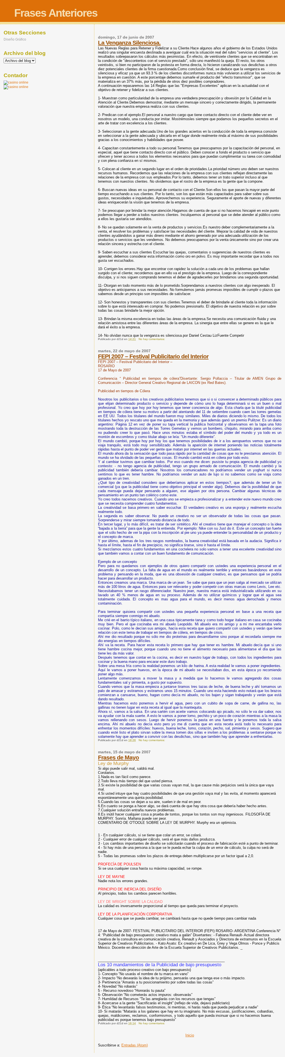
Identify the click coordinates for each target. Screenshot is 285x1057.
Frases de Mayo (118, 757)
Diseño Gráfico (15, 39)
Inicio (189, 1035)
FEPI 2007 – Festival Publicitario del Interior (153, 356)
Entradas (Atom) (134, 1045)
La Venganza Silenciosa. (129, 42)
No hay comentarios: (152, 339)
